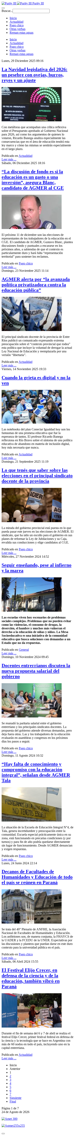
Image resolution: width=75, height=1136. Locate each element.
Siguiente (15, 1098)
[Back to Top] (3, 1133)
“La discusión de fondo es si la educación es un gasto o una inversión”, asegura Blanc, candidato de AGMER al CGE (33, 180)
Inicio (13, 18)
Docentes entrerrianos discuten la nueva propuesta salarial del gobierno (36, 671)
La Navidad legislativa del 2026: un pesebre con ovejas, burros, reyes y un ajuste (34, 75)
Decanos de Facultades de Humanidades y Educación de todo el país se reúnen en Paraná (37, 877)
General (24, 649)
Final (13, 1101)
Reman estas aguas (21, 32)
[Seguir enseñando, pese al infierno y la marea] (32, 610)
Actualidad (16, 21)
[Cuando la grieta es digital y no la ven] (32, 422)
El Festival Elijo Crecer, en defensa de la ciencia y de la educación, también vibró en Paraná (31, 978)
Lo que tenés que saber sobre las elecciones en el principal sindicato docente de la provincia (37, 476)
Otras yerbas (17, 29)
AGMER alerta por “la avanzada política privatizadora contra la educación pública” (36, 285)
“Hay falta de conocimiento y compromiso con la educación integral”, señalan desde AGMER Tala (36, 772)
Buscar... (7, 10)
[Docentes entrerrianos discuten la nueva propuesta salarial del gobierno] (32, 716)
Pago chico (17, 25)
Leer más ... (9, 159)
